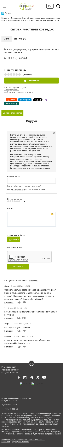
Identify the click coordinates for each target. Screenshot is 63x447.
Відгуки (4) (20, 38)
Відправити (18, 267)
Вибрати (15, 239)
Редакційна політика (20, 442)
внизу (31, 281)
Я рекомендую (32, 80)
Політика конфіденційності (12, 440)
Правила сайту (30, 440)
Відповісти (8, 303)
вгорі (37, 281)
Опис (6, 38)
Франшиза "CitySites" (10, 370)
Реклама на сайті (8, 367)
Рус (50, 6)
